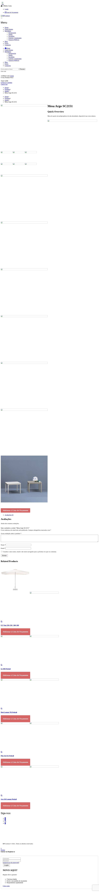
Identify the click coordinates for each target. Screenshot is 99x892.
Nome (3, 545)
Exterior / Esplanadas (15, 38)
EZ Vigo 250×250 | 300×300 (10, 625)
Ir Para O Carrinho (6, 82)
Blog (6, 41)
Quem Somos (9, 29)
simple (7, 91)
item (12, 76)
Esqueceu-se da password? (11, 862)
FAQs (6, 43)
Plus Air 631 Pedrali (7, 756)
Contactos (8, 45)
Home (6, 27)
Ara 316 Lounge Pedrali (9, 799)
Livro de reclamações (7, 841)
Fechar (3, 850)
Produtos (7, 89)
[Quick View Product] (1, 621)
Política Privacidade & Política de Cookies (14, 838)
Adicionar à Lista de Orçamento (15, 510)
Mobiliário (8, 31)
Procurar (22, 69)
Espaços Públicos (14, 40)
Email (3, 548)
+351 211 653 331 (11, 827)
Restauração (12, 33)
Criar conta (6, 886)
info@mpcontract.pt (10, 832)
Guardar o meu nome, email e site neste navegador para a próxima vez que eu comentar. (29, 551)
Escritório (11, 36)
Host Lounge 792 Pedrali (9, 712)
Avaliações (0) (9, 515)
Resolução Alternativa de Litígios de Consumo (15, 840)
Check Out (4, 84)
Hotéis (10, 34)
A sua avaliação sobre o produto (11, 533)
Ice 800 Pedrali (6, 669)
